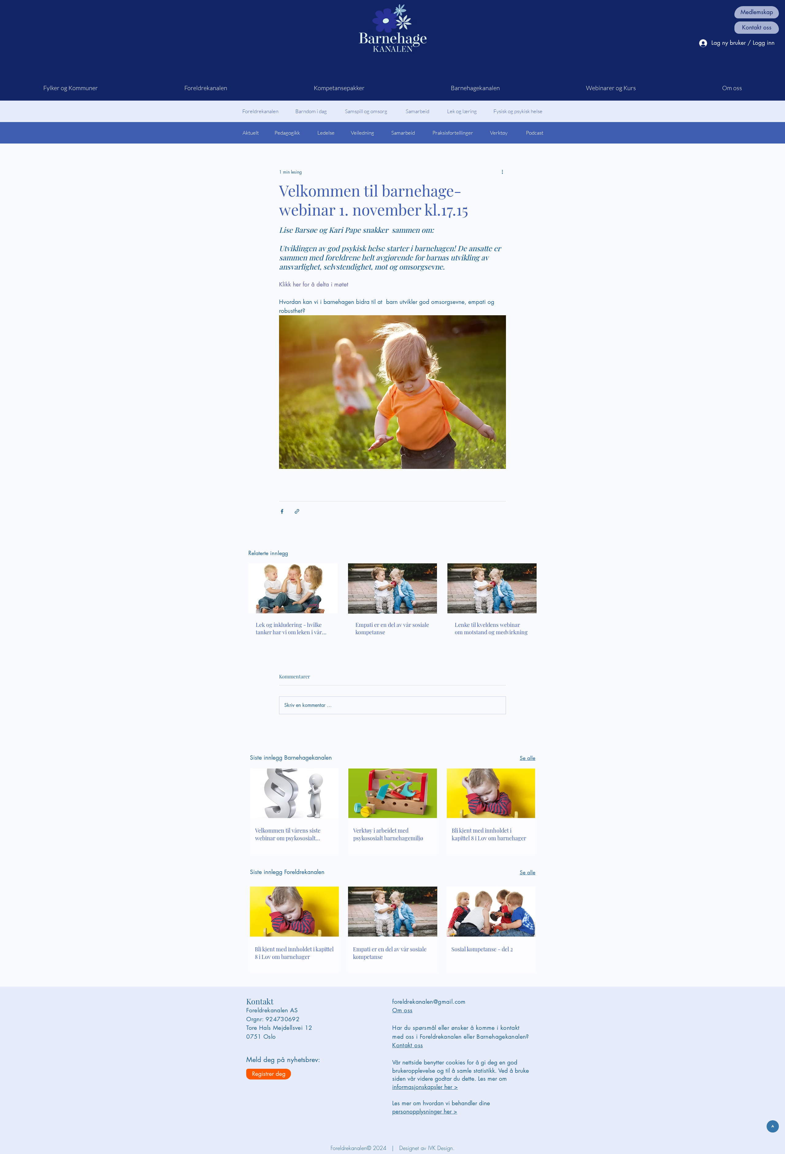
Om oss (402, 1010)
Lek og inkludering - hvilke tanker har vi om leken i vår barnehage (289, 628)
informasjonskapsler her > (425, 1087)
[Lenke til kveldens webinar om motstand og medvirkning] (492, 588)
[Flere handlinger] (502, 171)
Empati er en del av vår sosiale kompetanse (392, 628)
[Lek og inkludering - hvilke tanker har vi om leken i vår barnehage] (293, 588)
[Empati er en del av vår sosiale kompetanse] (392, 588)
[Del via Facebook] (282, 511)
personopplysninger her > (424, 1111)
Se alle (527, 758)
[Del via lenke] (297, 511)
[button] (70, 88)
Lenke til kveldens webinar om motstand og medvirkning (491, 628)
